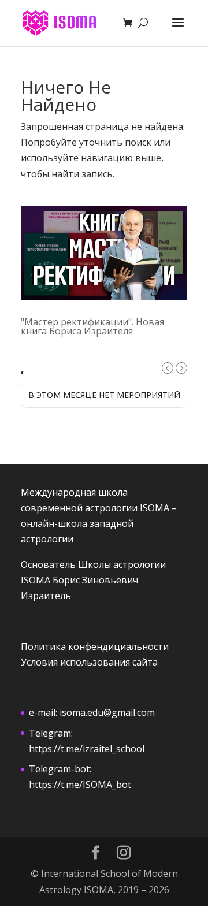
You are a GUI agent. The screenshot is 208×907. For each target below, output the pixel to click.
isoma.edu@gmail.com (107, 712)
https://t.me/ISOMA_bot (80, 784)
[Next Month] (181, 368)
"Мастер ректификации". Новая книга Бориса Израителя (92, 326)
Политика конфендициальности (95, 646)
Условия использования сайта (89, 662)
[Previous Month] (167, 368)
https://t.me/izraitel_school (86, 748)
